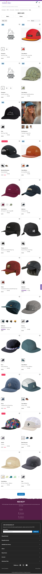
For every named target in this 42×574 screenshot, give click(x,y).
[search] (38, 6)
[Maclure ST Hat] (11, 34)
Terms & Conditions (5, 568)
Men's (7, 16)
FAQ (22, 509)
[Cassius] (11, 423)
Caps (30, 9)
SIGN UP (36, 531)
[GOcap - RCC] (31, 385)
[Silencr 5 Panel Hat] (31, 462)
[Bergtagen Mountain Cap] (11, 307)
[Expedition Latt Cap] (31, 268)
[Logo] (6, 2)
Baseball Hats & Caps (24, 9)
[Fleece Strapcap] (11, 346)
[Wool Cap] (31, 307)
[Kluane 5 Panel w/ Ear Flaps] (31, 229)
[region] (20, 565)
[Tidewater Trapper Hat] (31, 112)
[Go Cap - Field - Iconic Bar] (31, 34)
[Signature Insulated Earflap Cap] (11, 229)
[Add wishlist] (19, 24)
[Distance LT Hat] (31, 423)
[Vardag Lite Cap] (31, 190)
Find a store (22, 513)
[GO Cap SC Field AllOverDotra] (31, 73)
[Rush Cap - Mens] (11, 112)
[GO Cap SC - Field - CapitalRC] (11, 190)
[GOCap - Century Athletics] (31, 346)
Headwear (17, 9)
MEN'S (8, 9)
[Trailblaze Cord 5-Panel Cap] (11, 385)
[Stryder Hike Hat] (11, 151)
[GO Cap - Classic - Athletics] (11, 462)
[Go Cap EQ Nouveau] (31, 151)
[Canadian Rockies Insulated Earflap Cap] (11, 268)
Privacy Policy (37, 568)
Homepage (4, 9)
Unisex (21, 16)
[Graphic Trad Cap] (11, 73)
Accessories (12, 9)
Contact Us (22, 516)
